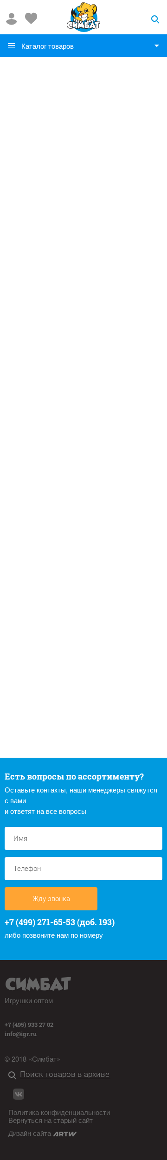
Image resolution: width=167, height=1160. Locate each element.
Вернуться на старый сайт (50, 1120)
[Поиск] (14, 1076)
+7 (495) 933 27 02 (29, 1024)
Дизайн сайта (30, 1133)
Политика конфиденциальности (59, 1112)
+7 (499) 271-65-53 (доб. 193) (60, 922)
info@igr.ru (21, 1034)
